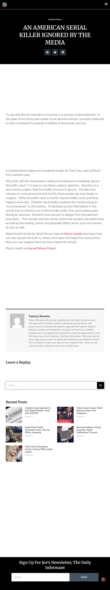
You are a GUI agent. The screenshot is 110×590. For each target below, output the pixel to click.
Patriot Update (73, 233)
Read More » (29, 416)
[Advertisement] (55, 90)
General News (55, 19)
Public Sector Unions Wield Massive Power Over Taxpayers (89, 410)
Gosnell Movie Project (41, 248)
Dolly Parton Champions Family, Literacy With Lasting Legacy (39, 449)
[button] (106, 3)
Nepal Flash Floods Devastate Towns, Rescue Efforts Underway (37, 430)
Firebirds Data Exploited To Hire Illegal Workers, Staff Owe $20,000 (38, 410)
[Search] (100, 385)
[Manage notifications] (103, 579)
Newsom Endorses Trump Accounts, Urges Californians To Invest (88, 430)
